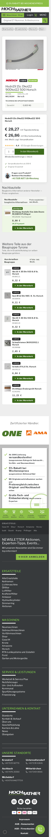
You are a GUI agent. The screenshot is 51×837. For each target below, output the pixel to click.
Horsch (33, 29)
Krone (39, 527)
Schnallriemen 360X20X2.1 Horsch (25, 343)
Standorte (7, 715)
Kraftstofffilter (10, 594)
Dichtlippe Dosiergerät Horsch (26, 389)
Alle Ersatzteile (10, 578)
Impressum (24, 819)
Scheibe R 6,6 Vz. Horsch (24, 367)
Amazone (30, 527)
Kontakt (24, 833)
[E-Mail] (14, 801)
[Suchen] (45, 20)
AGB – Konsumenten (24, 824)
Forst (5, 655)
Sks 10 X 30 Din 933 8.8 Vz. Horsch (25, 319)
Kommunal (7, 688)
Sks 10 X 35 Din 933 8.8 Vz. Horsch (25, 272)
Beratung (34, 178)
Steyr (13, 527)
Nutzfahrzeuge (10, 682)
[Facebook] (21, 801)
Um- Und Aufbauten (12, 685)
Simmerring (8, 603)
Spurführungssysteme (13, 691)
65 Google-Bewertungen (32, 145)
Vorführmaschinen (11, 633)
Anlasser (6, 597)
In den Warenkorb (29, 151)
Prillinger (28, 530)
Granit (11, 530)
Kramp (19, 530)
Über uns (6, 722)
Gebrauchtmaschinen (13, 630)
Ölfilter (5, 587)
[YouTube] (27, 801)
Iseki (4, 530)
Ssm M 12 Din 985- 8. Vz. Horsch (27, 296)
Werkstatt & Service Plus (15, 679)
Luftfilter (6, 590)
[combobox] (24, 20)
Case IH (5, 527)
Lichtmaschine (10, 584)
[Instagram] (34, 801)
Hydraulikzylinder (11, 600)
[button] (5, 832)
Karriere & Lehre (10, 728)
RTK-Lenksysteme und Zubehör (18, 652)
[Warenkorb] (36, 15)
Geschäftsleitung (11, 725)
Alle (35, 530)
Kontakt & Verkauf (11, 718)
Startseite (8, 29)
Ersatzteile (21, 29)
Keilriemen (7, 581)
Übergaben (8, 734)
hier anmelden (32, 557)
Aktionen (7, 606)
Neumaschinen (10, 627)
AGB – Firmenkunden (24, 828)
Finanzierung (9, 694)
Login (30, 15)
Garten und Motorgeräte (15, 658)
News (5, 731)
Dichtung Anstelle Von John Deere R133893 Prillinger (28, 213)
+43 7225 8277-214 (21, 178)
